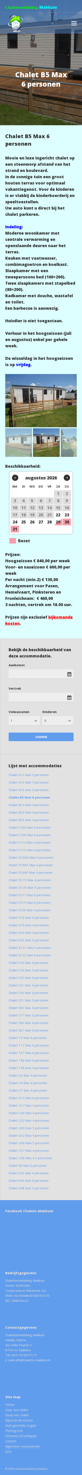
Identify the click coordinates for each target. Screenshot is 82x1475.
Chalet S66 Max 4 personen (28, 1023)
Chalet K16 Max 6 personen (29, 917)
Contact (10, 1441)
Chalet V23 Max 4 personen (29, 1173)
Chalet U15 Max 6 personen (29, 1098)
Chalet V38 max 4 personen (29, 1188)
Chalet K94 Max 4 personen (29, 932)
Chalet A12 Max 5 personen (29, 775)
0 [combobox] (45, 721)
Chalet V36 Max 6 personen (29, 1180)
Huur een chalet (16, 1410)
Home (9, 1404)
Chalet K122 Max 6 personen (30, 955)
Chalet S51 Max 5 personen (28, 1000)
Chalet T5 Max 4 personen (28, 1038)
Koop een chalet (17, 1415)
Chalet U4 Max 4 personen (28, 1083)
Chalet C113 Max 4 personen (29, 850)
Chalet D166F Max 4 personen (31, 872)
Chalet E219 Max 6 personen (29, 902)
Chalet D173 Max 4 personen (30, 880)
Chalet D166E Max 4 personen (31, 865)
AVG (8, 1451)
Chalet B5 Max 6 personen (29, 797)
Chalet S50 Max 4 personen (28, 993)
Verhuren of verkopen (21, 1436)
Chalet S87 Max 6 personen (28, 1030)
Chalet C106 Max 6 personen (29, 835)
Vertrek (15, 688)
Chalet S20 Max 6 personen (28, 978)
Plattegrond (14, 1430)
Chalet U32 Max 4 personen (29, 1135)
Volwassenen (19, 712)
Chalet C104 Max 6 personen (29, 827)
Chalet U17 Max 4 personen (29, 1105)
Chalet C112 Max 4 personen (29, 842)
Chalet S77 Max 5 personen (28, 1015)
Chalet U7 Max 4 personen (28, 1090)
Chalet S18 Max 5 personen (28, 970)
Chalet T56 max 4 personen (29, 1068)
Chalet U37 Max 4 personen (29, 1150)
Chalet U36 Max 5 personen (29, 1143)
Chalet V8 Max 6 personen (28, 1165)
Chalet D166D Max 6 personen (31, 857)
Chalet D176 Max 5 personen (30, 887)
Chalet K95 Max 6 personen (29, 940)
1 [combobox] (11, 721)
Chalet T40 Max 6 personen (29, 1060)
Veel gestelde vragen (20, 1425)
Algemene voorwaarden (22, 1446)
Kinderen (49, 712)
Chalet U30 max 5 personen (29, 1128)
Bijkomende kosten (19, 1420)
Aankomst (17, 665)
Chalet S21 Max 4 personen (28, 985)
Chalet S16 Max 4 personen (28, 963)
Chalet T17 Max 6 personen (29, 1045)
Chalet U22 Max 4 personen (29, 1120)
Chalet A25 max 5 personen (29, 790)
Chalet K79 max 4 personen (29, 925)
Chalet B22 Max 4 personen (29, 812)
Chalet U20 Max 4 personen (29, 1113)
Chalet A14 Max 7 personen (29, 782)
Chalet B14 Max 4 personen (29, 805)
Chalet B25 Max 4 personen (29, 820)
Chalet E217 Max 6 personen (29, 895)
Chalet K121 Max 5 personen (30, 947)
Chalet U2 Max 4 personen (28, 1075)
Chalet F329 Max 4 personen (29, 910)
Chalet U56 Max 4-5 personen (30, 1158)
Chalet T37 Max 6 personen (29, 1053)
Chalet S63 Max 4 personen (28, 1008)
